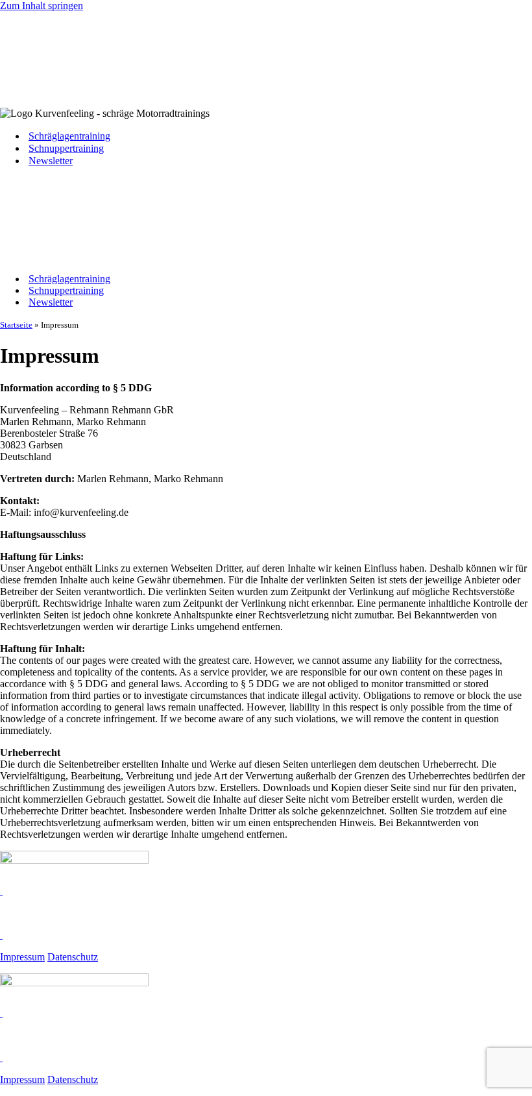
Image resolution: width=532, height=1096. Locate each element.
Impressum (22, 956)
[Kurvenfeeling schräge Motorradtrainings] (65, 91)
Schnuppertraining (66, 148)
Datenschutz (72, 956)
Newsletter (51, 160)
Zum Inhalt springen (41, 5)
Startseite (16, 325)
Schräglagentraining (69, 135)
